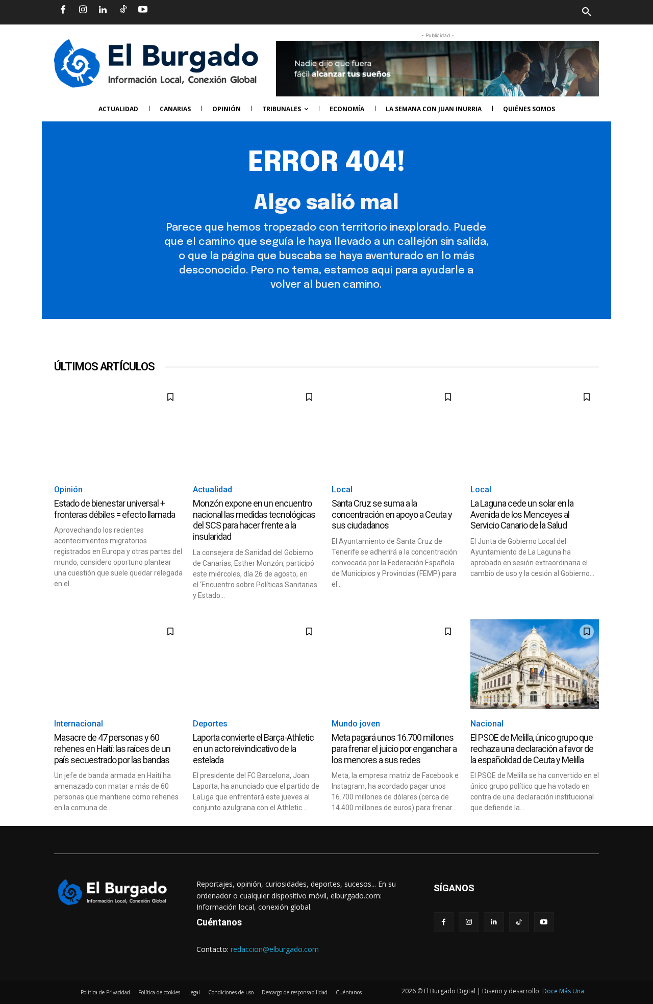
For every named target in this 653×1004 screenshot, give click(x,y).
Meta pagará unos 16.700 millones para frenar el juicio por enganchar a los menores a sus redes (394, 748)
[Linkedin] (102, 10)
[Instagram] (82, 10)
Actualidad (212, 489)
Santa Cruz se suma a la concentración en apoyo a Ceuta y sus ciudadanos (392, 514)
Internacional (78, 724)
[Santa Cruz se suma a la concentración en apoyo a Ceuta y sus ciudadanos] (396, 429)
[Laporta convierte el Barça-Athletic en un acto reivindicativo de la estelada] (257, 664)
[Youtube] (143, 10)
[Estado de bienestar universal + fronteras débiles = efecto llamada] (118, 429)
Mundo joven (356, 724)
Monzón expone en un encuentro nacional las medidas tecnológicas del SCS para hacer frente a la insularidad (254, 520)
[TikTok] (123, 10)
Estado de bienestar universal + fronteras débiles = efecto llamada (114, 509)
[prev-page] (60, 819)
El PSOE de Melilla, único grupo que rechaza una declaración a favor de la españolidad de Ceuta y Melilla (531, 748)
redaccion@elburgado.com (275, 949)
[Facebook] (62, 10)
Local (342, 489)
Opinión (68, 489)
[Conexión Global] (160, 63)
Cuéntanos (219, 922)
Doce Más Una (563, 991)
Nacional (487, 724)
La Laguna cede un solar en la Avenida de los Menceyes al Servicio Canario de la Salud (521, 514)
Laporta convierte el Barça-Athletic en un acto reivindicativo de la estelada (253, 748)
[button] (462, 12)
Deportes (210, 724)
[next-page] (76, 819)
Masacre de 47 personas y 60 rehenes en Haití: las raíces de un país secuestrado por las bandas (112, 748)
